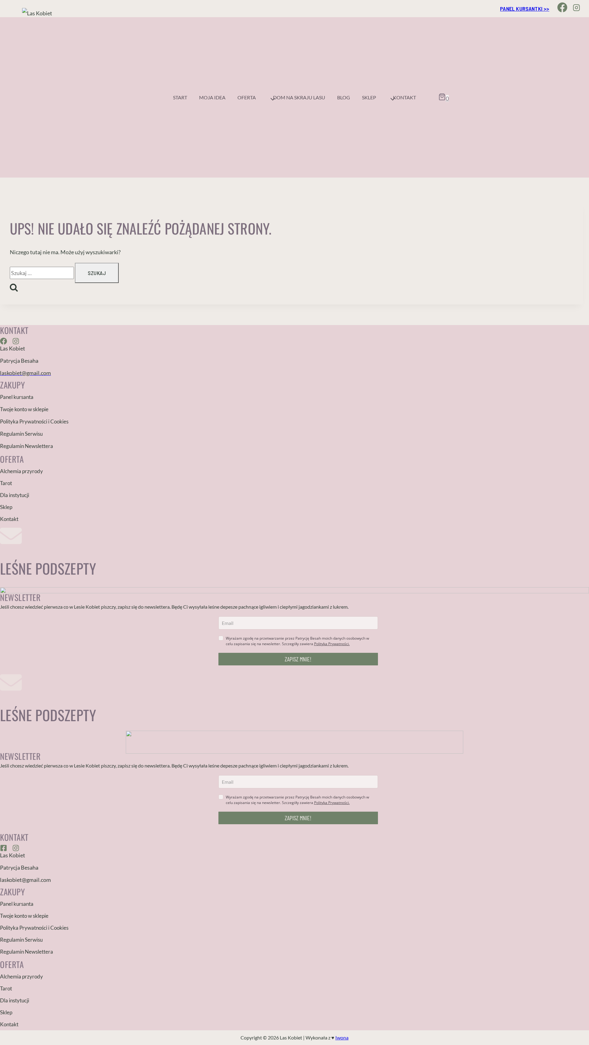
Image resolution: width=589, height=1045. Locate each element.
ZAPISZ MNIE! (298, 659)
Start (180, 97)
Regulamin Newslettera (26, 446)
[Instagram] (576, 9)
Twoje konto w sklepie (24, 409)
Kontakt (404, 97)
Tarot (6, 483)
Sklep (6, 507)
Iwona (341, 1037)
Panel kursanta (16, 397)
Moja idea (212, 97)
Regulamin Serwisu (21, 434)
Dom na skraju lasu (299, 97)
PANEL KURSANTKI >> (524, 8)
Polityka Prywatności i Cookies (34, 421)
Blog (343, 97)
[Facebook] (563, 9)
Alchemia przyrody (21, 471)
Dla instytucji (14, 495)
